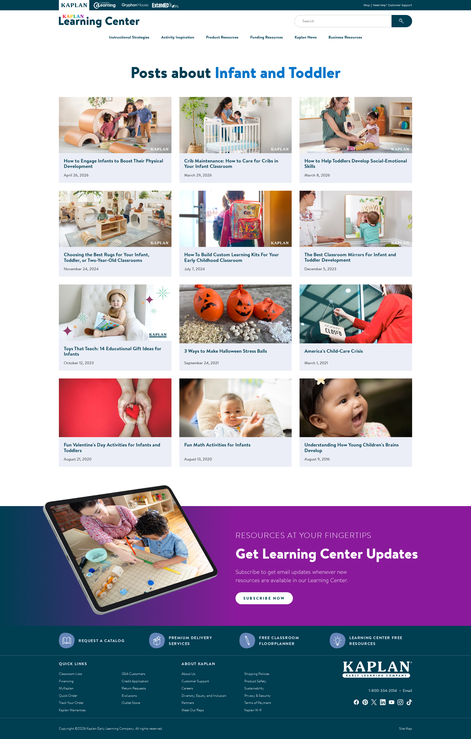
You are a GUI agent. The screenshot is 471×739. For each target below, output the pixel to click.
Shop (367, 5)
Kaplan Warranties (72, 710)
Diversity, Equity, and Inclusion (204, 696)
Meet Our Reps (193, 710)
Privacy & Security (257, 696)
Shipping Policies (256, 674)
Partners (188, 703)
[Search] (402, 21)
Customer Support (195, 681)
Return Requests (134, 688)
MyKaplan (66, 688)
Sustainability (254, 688)
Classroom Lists (70, 674)
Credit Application (135, 681)
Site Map (405, 728)
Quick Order (68, 696)
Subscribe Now (264, 598)
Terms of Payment (257, 703)
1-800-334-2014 (383, 690)
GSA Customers (133, 674)
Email (407, 690)
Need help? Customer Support (392, 5)
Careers (187, 688)
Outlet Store (131, 703)
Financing (66, 681)
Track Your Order (71, 703)
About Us (188, 674)
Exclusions (129, 696)
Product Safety (255, 681)
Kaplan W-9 (253, 710)
